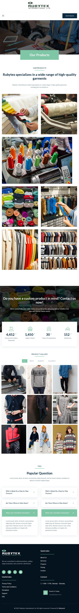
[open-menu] (3, 16)
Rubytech (62, 608)
